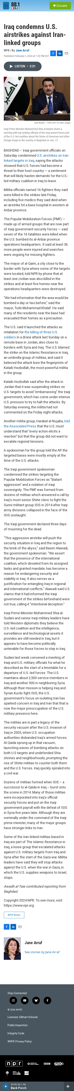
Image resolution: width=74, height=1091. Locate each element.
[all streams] (69, 1086)
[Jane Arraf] (12, 948)
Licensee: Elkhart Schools (23, 1017)
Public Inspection (18, 1025)
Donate (62, 5)
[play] (5, 1086)
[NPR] (14, 1063)
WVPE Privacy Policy (20, 1041)
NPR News (14, 914)
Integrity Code (16, 1033)
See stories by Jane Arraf (42, 952)
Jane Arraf (22, 50)
